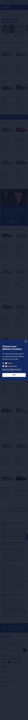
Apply (14, 374)
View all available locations (11, 369)
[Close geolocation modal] (25, 341)
